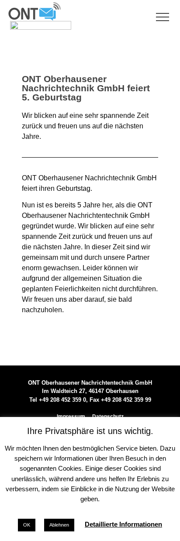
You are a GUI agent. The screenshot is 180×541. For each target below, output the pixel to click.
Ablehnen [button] (59, 524)
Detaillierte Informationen (123, 524)
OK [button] (26, 524)
